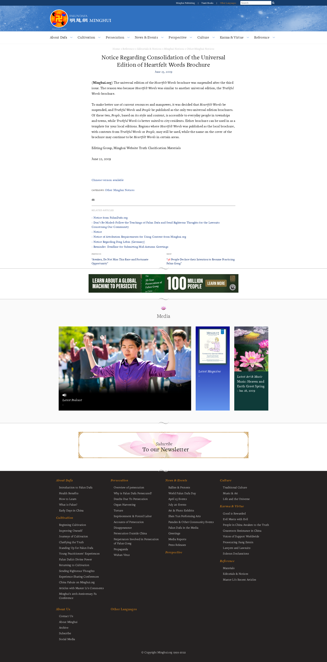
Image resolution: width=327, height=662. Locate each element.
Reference (261, 37)
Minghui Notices (174, 48)
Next (169, 254)
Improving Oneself (70, 530)
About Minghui (68, 622)
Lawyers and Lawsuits (236, 548)
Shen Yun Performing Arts (184, 516)
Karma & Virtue (232, 37)
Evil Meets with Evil (235, 519)
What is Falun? (68, 504)
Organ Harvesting (125, 504)
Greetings (174, 533)
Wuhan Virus (122, 555)
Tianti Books (207, 2)
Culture (203, 37)
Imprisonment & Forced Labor (133, 516)
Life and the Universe (236, 499)
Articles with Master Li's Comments (81, 588)
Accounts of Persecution (129, 522)
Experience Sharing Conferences (79, 576)
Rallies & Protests (179, 487)
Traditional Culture (235, 487)
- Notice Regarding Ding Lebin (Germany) (118, 242)
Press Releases (177, 545)
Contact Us (66, 616)
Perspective (178, 37)
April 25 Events (177, 499)
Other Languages (228, 2)
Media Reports (177, 539)
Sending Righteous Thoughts (77, 571)
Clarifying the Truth (71, 542)
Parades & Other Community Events (191, 522)
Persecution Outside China (130, 533)
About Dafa (58, 37)
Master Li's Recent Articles (239, 579)
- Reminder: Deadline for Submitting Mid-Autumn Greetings (130, 247)
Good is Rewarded (234, 513)
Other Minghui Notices (200, 48)
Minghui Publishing (185, 2)
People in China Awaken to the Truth (246, 525)
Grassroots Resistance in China (242, 530)
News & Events (146, 37)
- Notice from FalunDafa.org (110, 218)
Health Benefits (68, 493)
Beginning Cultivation (72, 525)
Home (116, 48)
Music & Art (230, 493)
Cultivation (86, 37)
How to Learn (67, 499)
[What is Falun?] (59, 9)
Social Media (67, 639)
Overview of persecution (129, 487)
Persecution (115, 37)
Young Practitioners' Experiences (79, 553)
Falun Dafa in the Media (183, 527)
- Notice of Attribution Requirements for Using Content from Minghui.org (139, 237)
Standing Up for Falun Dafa (76, 548)
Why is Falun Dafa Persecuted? (133, 493)
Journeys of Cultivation (73, 536)
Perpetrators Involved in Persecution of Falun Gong (136, 541)
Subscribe (65, 633)
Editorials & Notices (149, 48)
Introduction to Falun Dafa (76, 487)
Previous (96, 254)
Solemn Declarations (236, 553)
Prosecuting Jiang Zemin (238, 542)
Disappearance (123, 527)
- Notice (97, 232)
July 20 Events (177, 504)
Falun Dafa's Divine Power (75, 559)
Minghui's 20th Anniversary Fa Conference (78, 596)
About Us (63, 609)
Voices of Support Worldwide (241, 536)
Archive (63, 627)
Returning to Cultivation (74, 565)
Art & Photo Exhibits (181, 510)
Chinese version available (108, 180)
